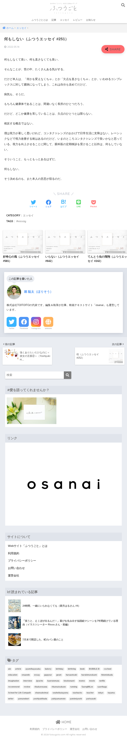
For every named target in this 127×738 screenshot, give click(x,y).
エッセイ (64, 20)
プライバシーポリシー (22, 560)
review (27, 687)
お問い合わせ (16, 568)
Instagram (36, 328)
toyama (111, 693)
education (12, 675)
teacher (90, 693)
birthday (60, 669)
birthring (72, 669)
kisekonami (69, 681)
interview (27, 681)
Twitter (12, 328)
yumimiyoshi (76, 699)
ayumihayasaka (33, 669)
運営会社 (13, 575)
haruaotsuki (71, 675)
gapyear (48, 675)
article (18, 669)
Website (48, 328)
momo (82, 681)
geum (59, 675)
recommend (14, 687)
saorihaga (102, 687)
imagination (13, 681)
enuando (26, 675)
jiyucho (39, 681)
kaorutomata (53, 681)
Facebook (24, 328)
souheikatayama (60, 693)
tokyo (100, 693)
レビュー (77, 20)
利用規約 (13, 553)
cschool (107, 669)
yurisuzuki (91, 699)
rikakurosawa (40, 687)
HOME (66, 722)
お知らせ (90, 20)
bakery (48, 669)
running (73, 687)
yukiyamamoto (58, 699)
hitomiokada (107, 675)
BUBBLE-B (94, 669)
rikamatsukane (59, 687)
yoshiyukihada (40, 699)
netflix (102, 681)
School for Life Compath (19, 693)
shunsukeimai (41, 693)
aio (9, 669)
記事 (54, 20)
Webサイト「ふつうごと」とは (27, 545)
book (82, 669)
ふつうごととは (40, 20)
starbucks (77, 693)
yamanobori (23, 699)
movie (92, 681)
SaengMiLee (87, 687)
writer (11, 699)
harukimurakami (89, 675)
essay (22, 221)
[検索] (67, 375)
